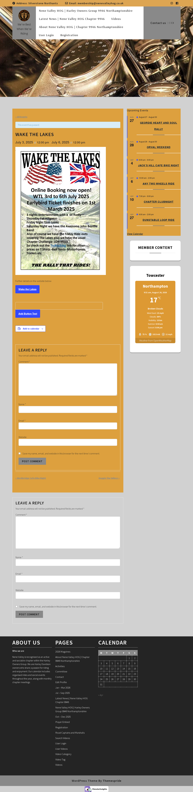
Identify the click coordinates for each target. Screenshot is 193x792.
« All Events (21, 116)
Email (22, 420)
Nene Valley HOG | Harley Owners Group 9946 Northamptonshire (86, 11)
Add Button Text (27, 313)
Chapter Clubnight (159, 201)
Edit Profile (61, 682)
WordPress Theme (85, 781)
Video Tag (60, 759)
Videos (116, 19)
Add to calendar (31, 328)
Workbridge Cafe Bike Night (30, 478)
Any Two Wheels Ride (159, 183)
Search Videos (62, 738)
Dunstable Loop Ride (159, 220)
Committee (61, 671)
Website (23, 437)
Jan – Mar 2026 (62, 687)
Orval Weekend (159, 147)
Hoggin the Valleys (109, 478)
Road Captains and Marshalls (70, 732)
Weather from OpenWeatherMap (155, 340)
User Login (46, 35)
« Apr (100, 694)
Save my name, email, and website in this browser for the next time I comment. (61, 453)
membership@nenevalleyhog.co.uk (100, 3)
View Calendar (135, 233)
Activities (60, 666)
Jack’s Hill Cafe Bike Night (158, 165)
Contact (59, 677)
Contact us (158, 23)
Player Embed (62, 722)
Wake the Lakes (27, 289)
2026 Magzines (62, 651)
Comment (24, 361)
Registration (69, 35)
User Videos (61, 748)
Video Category (63, 754)
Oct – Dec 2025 (63, 716)
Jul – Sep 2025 (62, 693)
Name (22, 404)
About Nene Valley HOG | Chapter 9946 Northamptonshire (81, 27)
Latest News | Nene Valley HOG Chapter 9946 (72, 19)
